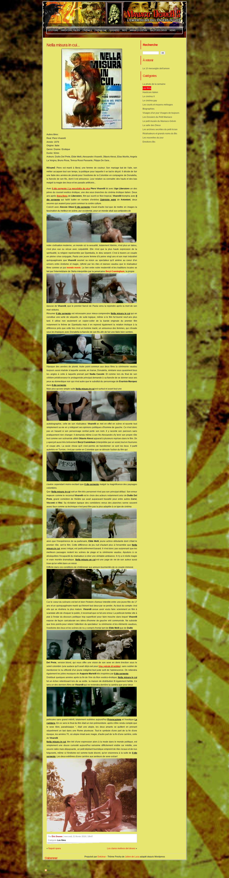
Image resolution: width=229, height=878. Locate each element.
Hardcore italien (150, 92)
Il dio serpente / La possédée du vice (71, 188)
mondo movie (74, 267)
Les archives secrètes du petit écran (160, 129)
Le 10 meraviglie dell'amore (156, 68)
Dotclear (102, 856)
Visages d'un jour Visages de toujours (161, 113)
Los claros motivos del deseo (121, 848)
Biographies (148, 109)
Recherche (150, 45)
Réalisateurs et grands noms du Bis (160, 133)
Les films (61, 840)
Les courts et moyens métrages (158, 104)
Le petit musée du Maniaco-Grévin (159, 121)
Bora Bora (62, 196)
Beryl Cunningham (115, 271)
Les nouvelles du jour (153, 137)
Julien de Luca (132, 856)
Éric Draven (57, 836)
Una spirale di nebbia (109, 666)
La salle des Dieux (152, 125)
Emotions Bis (149, 142)
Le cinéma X (149, 96)
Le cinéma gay (150, 100)
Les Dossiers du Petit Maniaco (157, 117)
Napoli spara (54, 848)
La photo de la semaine (154, 84)
